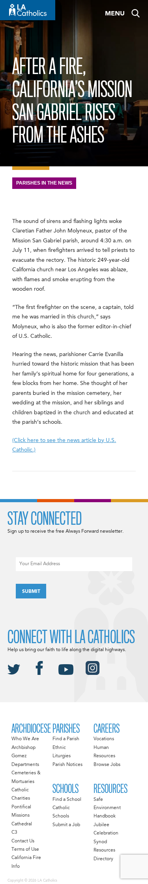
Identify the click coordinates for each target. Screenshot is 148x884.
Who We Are (25, 739)
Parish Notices (67, 764)
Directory (103, 859)
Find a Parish (65, 739)
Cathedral (21, 824)
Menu (115, 14)
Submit (31, 591)
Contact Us (22, 841)
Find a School (66, 799)
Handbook (105, 816)
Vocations (104, 739)
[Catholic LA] (27, 10)
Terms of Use (25, 849)
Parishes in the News (44, 183)
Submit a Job (66, 825)
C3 (14, 832)
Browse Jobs (107, 764)
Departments (25, 764)
